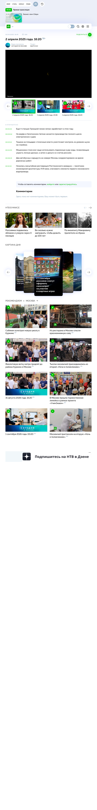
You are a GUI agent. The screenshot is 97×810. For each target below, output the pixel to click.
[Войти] (83, 26)
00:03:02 (8, 134)
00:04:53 (8, 150)
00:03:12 (8, 142)
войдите (51, 184)
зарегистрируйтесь (68, 184)
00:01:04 (8, 129)
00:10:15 (8, 166)
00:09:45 (8, 158)
